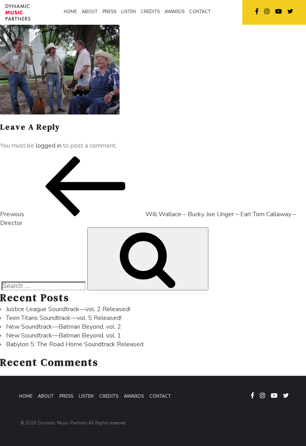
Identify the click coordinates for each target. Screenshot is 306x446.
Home (25, 396)
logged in (48, 145)
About (46, 396)
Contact (160, 396)
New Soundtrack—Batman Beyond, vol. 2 (63, 326)
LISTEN (128, 12)
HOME (70, 12)
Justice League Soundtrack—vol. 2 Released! (68, 309)
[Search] (147, 258)
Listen (86, 396)
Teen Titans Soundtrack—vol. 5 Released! (64, 318)
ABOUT (90, 12)
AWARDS (174, 12)
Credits (108, 396)
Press (66, 396)
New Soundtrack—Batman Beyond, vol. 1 (63, 335)
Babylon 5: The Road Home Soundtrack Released (74, 344)
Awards (134, 396)
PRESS (109, 12)
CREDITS (150, 12)
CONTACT (200, 12)
